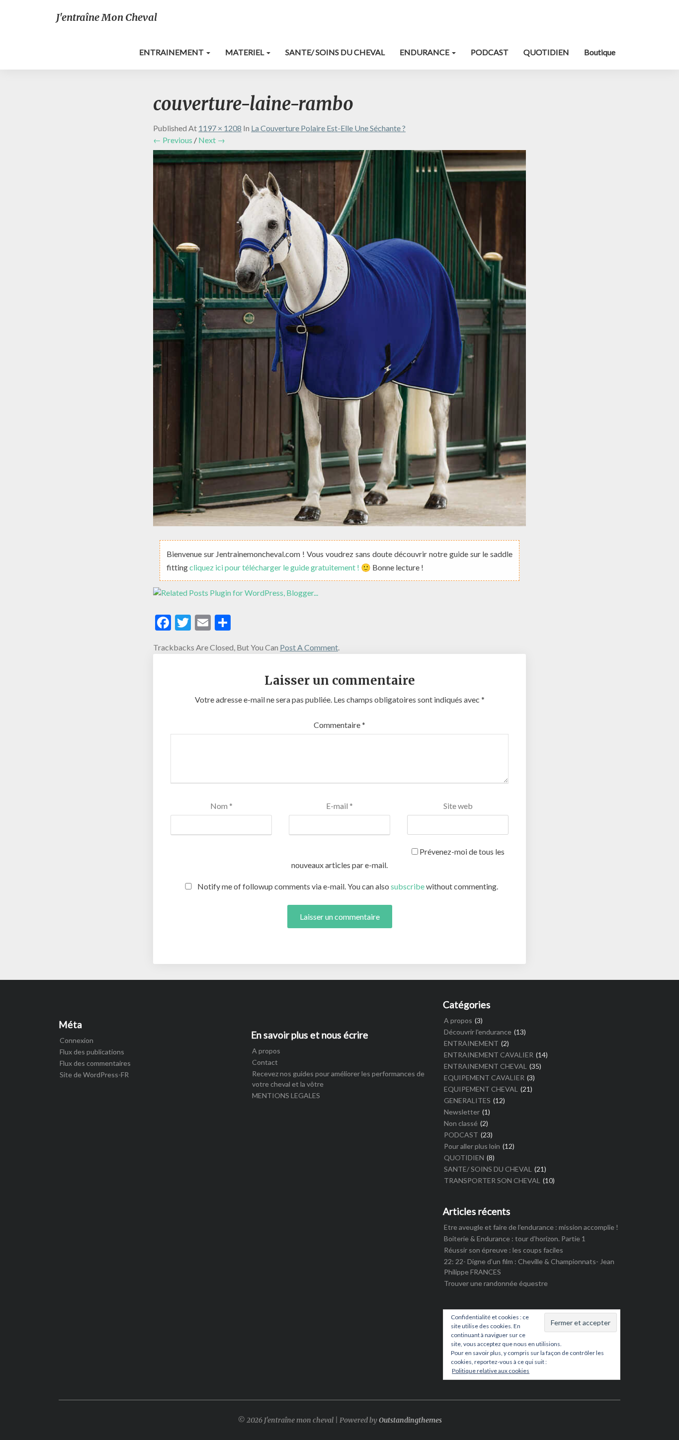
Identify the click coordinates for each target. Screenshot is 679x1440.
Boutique (599, 52)
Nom (221, 805)
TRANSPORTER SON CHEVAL (492, 1180)
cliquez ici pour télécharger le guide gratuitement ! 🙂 (280, 567)
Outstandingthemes (410, 1420)
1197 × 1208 (220, 128)
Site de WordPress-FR (94, 1074)
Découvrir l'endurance (477, 1032)
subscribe (407, 886)
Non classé (461, 1123)
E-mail (339, 805)
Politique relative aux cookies (490, 1370)
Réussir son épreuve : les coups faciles (503, 1250)
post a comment (309, 647)
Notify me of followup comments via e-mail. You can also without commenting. (347, 886)
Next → (211, 140)
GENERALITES (467, 1100)
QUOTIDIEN (546, 52)
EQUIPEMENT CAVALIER (484, 1077)
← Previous (172, 140)
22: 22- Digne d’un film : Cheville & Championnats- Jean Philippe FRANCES (529, 1266)
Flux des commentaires (95, 1063)
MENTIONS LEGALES (286, 1095)
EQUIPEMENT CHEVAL (481, 1089)
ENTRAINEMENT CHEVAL (485, 1066)
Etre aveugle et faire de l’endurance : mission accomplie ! (531, 1227)
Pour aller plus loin (472, 1146)
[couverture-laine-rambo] (339, 340)
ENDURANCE (425, 52)
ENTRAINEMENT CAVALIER (488, 1054)
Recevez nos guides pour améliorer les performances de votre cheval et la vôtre (338, 1078)
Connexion (76, 1040)
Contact (265, 1062)
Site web (458, 805)
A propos (266, 1050)
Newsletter (462, 1112)
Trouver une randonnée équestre (496, 1283)
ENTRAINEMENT (172, 52)
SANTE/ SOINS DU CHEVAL (335, 52)
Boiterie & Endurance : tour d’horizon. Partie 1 (515, 1238)
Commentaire (339, 724)
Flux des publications (92, 1051)
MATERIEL (245, 52)
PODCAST (490, 52)
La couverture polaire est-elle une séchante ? (328, 128)
